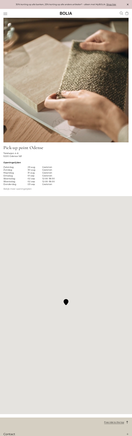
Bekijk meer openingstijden (17, 189)
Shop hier (111, 4)
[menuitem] (5, 14)
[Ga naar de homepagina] (66, 13)
